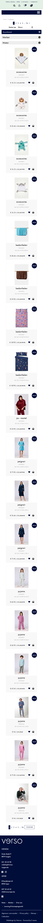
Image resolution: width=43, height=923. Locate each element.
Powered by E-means (30, 920)
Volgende (29, 827)
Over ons (19, 903)
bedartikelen (21, 245)
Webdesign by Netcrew (14, 920)
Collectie (11, 19)
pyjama (21, 591)
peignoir (21, 461)
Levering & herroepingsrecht (13, 906)
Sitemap (33, 913)
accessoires (21, 72)
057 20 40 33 (6, 889)
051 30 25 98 (6, 862)
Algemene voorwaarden (9, 913)
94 (27, 23)
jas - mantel (21, 418)
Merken (10, 903)
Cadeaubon (5, 916)
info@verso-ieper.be (8, 892)
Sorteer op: (12, 27)
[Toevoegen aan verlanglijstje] (30, 82)
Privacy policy (24, 913)
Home (5, 19)
